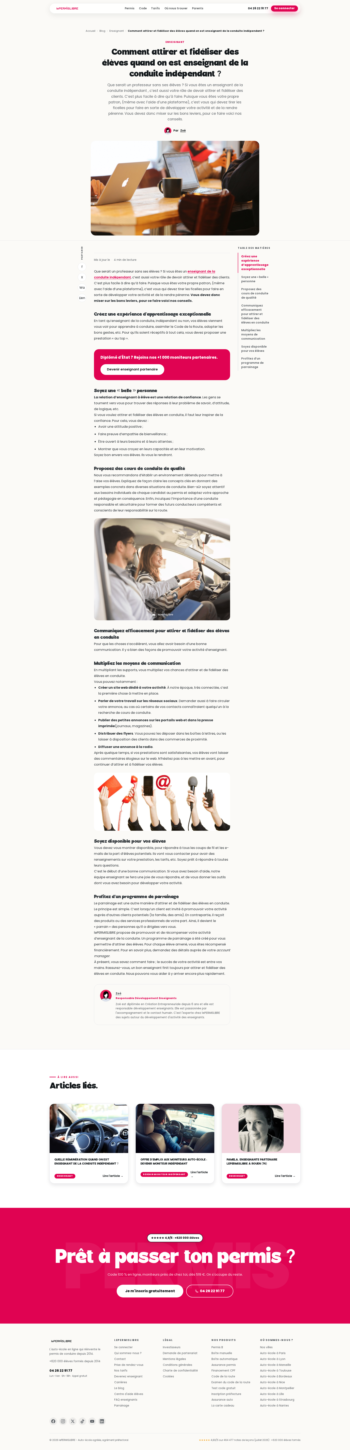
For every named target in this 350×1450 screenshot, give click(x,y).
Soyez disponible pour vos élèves (254, 348)
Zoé (183, 131)
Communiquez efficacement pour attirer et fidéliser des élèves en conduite (255, 313)
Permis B (217, 1347)
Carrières (120, 1382)
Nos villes (266, 1347)
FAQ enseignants (125, 1400)
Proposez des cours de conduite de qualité (254, 293)
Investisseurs (171, 1347)
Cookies (168, 1376)
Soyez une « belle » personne (254, 279)
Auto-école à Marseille (275, 1365)
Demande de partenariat (180, 1353)
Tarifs (155, 8)
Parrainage (121, 1406)
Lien (82, 298)
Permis (129, 8)
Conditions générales (177, 1365)
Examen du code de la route (230, 1382)
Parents (197, 8)
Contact (120, 1359)
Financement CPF (223, 1371)
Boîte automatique (224, 1359)
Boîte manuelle (221, 1353)
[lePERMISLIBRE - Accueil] (67, 8)
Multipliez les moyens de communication (253, 334)
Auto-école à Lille (272, 1394)
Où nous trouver (176, 8)
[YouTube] (92, 1421)
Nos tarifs (120, 1371)
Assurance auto (222, 1400)
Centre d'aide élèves (128, 1394)
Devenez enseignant (128, 1376)
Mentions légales (174, 1359)
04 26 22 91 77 (258, 8)
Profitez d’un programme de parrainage (252, 362)
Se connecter (284, 8)
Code (143, 8)
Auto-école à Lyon (272, 1359)
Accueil (90, 31)
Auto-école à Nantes (274, 1406)
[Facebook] (53, 1421)
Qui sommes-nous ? (128, 1353)
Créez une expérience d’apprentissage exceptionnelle (255, 262)
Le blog (119, 1388)
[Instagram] (63, 1421)
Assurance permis (223, 1365)
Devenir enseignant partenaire (132, 369)
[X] (73, 1421)
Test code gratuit (223, 1388)
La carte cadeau (222, 1406)
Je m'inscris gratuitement (150, 1291)
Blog (102, 31)
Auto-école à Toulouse (275, 1371)
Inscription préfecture (226, 1394)
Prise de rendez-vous (128, 1365)
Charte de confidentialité (180, 1371)
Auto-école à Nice (272, 1382)
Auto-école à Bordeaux (276, 1376)
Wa (82, 287)
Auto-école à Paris (273, 1353)
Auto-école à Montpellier (277, 1388)
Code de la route (223, 1376)
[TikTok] (82, 1421)
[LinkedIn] (102, 1421)
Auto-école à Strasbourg (277, 1400)
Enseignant (116, 31)
